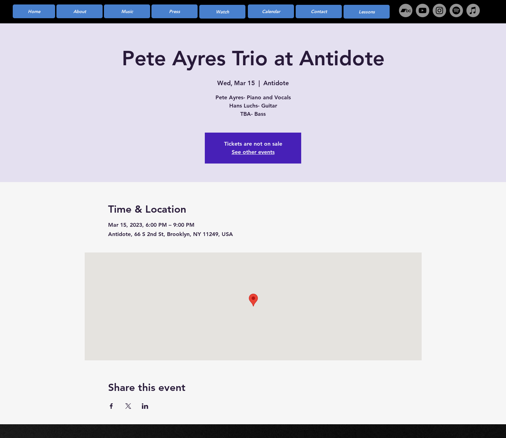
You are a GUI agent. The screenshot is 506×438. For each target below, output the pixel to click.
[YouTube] (422, 10)
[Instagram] (439, 10)
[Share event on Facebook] (111, 406)
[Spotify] (456, 10)
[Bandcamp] (405, 10)
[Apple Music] (473, 10)
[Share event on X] (128, 406)
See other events (253, 152)
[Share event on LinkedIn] (145, 406)
